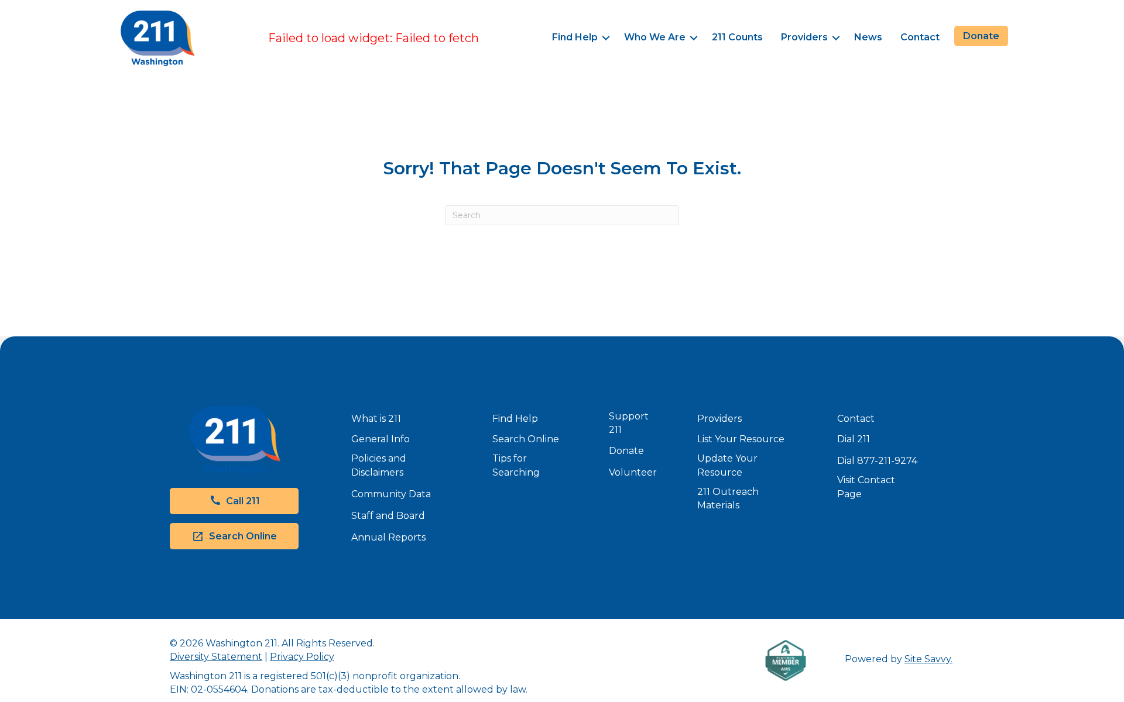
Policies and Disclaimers (378, 465)
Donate (626, 450)
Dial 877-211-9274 (877, 460)
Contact (920, 37)
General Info (380, 439)
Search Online (525, 439)
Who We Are (655, 37)
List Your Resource (740, 439)
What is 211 (376, 418)
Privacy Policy (302, 656)
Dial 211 (853, 439)
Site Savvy (927, 659)
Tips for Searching (516, 465)
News (868, 37)
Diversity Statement (216, 656)
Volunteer (633, 472)
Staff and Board (388, 515)
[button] (606, 38)
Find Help (575, 37)
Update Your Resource (727, 465)
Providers (804, 37)
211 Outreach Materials (728, 498)
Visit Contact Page (866, 486)
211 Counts (737, 37)
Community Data (391, 494)
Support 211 (629, 423)
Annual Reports (388, 537)
